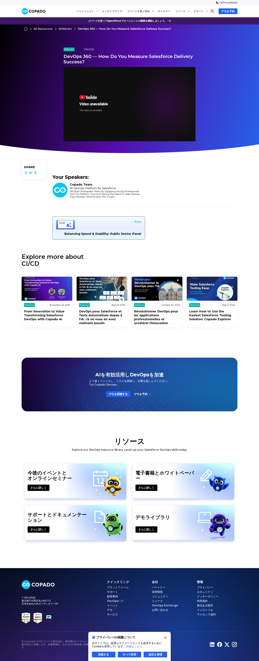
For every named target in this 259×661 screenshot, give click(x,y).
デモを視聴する (118, 394)
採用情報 (157, 592)
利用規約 (202, 601)
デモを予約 (228, 11)
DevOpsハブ (115, 601)
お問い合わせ (160, 610)
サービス (112, 614)
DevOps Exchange (165, 605)
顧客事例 (112, 596)
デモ (109, 610)
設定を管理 (155, 654)
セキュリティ (205, 592)
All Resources (43, 28)
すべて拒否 (129, 654)
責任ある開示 (205, 605)
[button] (87, 11)
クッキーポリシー (208, 596)
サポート (112, 592)
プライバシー (205, 587)
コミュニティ (160, 596)
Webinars (65, 28)
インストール (205, 610)
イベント (112, 605)
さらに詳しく (38, 487)
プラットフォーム (118, 587)
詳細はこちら (134, 646)
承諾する (103, 654)
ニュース (157, 601)
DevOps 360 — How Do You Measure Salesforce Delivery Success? (124, 28)
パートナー (158, 587)
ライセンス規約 (206, 614)
